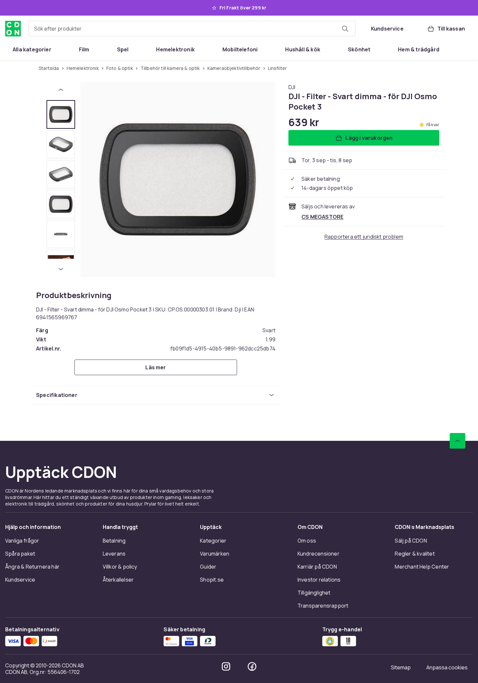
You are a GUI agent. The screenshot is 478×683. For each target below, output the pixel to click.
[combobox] (192, 28)
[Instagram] (226, 666)
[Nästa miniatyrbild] (61, 269)
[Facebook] (252, 666)
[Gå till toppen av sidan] (457, 441)
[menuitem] (32, 49)
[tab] (60, 114)
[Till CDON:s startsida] (13, 28)
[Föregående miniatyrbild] (61, 90)
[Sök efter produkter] (345, 28)
